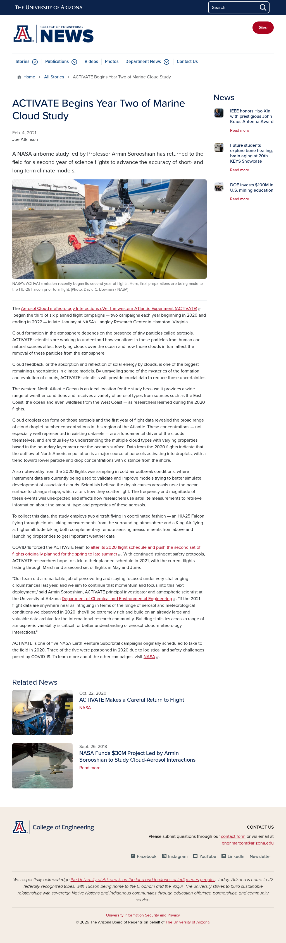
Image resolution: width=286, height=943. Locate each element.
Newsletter (260, 856)
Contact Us (187, 62)
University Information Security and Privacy (143, 915)
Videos (91, 62)
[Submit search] (263, 7)
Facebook (146, 856)
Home (29, 77)
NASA (149, 657)
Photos (111, 62)
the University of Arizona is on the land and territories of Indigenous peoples (143, 879)
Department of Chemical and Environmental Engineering (117, 599)
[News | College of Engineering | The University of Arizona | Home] (53, 34)
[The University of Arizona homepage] (49, 8)
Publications (57, 62)
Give (263, 27)
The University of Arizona (187, 922)
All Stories (54, 77)
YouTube (207, 856)
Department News (143, 62)
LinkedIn (236, 856)
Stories (22, 62)
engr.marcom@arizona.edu (248, 843)
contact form (233, 836)
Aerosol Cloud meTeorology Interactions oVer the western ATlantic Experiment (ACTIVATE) (109, 308)
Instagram (178, 856)
